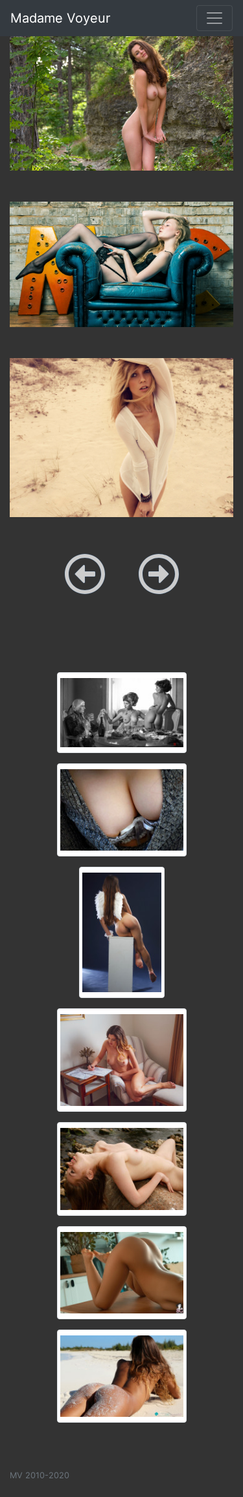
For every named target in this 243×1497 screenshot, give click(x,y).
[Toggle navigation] (214, 18)
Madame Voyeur (60, 18)
